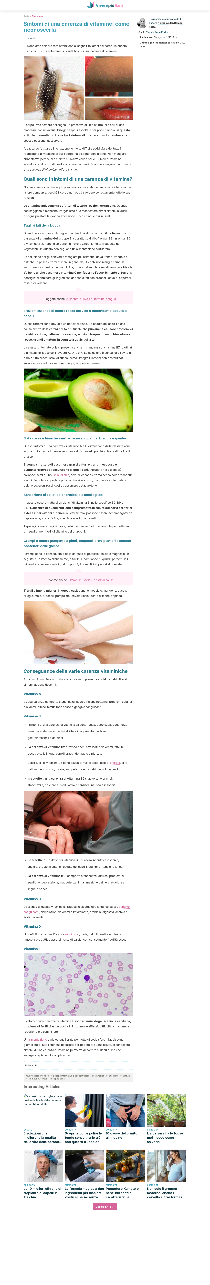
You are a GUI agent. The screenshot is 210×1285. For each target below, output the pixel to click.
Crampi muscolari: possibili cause (91, 580)
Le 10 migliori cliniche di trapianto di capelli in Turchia (42, 1193)
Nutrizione (37, 16)
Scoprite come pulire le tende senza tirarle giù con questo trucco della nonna (84, 1137)
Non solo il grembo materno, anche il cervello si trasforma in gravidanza (165, 1193)
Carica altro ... (105, 1206)
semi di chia (61, 475)
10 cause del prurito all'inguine (121, 1135)
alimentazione (37, 1039)
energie (115, 762)
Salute (28, 1130)
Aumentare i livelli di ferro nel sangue (91, 299)
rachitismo (72, 934)
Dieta (26, 16)
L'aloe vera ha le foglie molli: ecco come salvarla (165, 1137)
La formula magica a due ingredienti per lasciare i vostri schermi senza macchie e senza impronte (84, 1193)
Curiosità (70, 1130)
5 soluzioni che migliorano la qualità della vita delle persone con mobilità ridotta (42, 1137)
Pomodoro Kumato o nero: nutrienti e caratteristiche (122, 1193)
